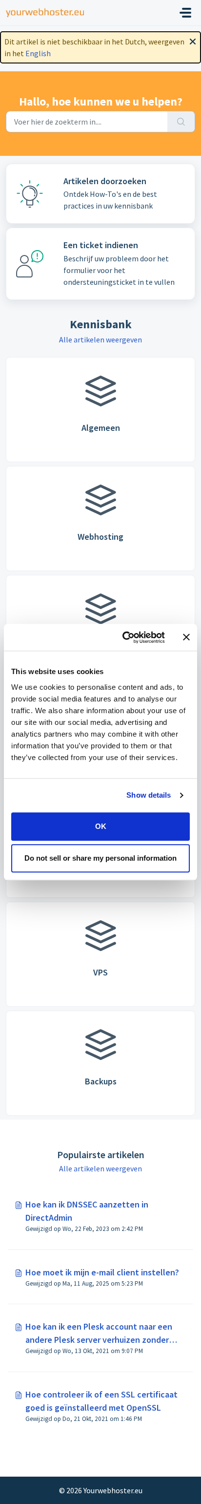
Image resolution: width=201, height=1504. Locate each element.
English (38, 53)
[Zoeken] (181, 121)
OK (100, 826)
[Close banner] (186, 637)
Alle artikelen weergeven (100, 339)
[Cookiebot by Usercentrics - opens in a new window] (124, 637)
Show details (148, 795)
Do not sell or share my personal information (100, 858)
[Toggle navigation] (185, 12)
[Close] (193, 40)
